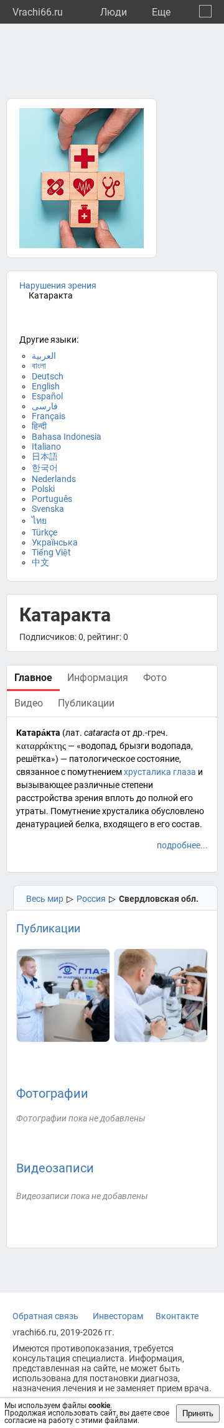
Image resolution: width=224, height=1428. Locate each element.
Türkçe (44, 532)
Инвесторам (118, 1316)
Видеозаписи (55, 1168)
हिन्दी (39, 426)
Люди (113, 12)
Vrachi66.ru (37, 12)
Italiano (46, 447)
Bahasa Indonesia (66, 437)
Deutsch (47, 376)
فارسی (45, 406)
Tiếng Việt (51, 552)
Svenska (48, 509)
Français (48, 416)
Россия (91, 899)
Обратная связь (45, 1316)
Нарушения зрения (57, 285)
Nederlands (54, 479)
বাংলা (39, 366)
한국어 (45, 468)
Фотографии (52, 1093)
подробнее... (182, 845)
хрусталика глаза (160, 772)
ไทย (39, 521)
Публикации (48, 928)
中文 (40, 562)
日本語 (45, 456)
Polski (43, 489)
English (46, 386)
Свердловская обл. (158, 899)
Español (47, 396)
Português (52, 499)
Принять (197, 1413)
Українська (55, 542)
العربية (44, 356)
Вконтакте (177, 1316)
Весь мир (44, 899)
